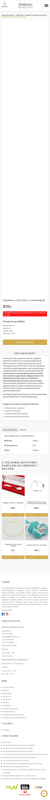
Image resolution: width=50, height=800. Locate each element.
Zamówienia (7, 693)
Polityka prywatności (10, 709)
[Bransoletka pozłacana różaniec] (13, 528)
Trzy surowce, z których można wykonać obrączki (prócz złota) (25, 754)
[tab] (10, 429)
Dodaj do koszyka (25, 342)
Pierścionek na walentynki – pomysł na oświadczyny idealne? (24, 779)
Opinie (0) (23, 430)
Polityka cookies (9, 712)
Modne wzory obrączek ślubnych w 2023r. (18, 748)
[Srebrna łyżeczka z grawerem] (13, 486)
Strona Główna (8, 687)
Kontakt (6, 702)
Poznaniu (6, 730)
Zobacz (20, 514)
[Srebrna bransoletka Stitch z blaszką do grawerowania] (36, 486)
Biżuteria (6, 690)
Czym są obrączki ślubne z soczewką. (16, 760)
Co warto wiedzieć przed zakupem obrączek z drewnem (23, 763)
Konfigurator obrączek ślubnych (14, 718)
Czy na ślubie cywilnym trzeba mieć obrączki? (19, 745)
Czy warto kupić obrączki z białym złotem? (18, 751)
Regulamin (6, 705)
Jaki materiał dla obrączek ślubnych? (16, 766)
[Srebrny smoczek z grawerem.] (36, 528)
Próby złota (7, 742)
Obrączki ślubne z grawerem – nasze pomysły (19, 776)
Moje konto (7, 696)
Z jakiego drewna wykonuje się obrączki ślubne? (20, 757)
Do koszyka (8, 514)
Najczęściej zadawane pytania (13, 715)
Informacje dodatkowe (10, 430)
